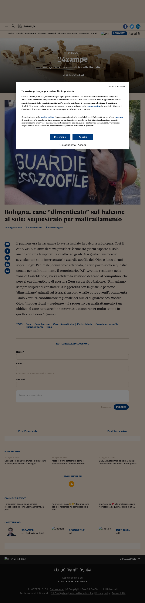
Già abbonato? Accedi (72, 144)
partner (119, 117)
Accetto (83, 137)
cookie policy (93, 106)
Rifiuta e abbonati (117, 86)
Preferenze (60, 137)
